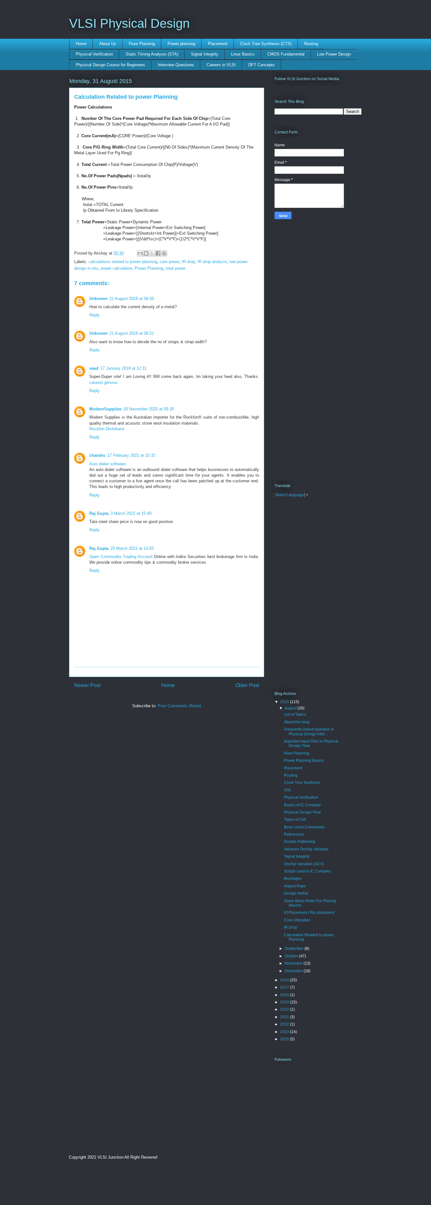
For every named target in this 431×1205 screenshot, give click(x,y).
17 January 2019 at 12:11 (123, 368)
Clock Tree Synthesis (302, 782)
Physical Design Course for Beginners (110, 64)
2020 (285, 1009)
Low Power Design (334, 54)
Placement (217, 43)
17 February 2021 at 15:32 (131, 455)
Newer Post (87, 685)
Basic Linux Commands (304, 827)
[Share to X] (152, 253)
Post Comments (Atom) (179, 705)
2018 (285, 995)
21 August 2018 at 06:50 (131, 298)
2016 (285, 980)
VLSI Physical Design (129, 23)
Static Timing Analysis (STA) (152, 54)
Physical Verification (94, 54)
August (291, 708)
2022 (285, 1024)
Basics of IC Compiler (302, 805)
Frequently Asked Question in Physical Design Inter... (309, 731)
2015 (285, 702)
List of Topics (295, 714)
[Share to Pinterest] (164, 253)
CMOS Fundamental (285, 54)
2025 (285, 1039)
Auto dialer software (107, 463)
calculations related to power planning (123, 261)
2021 (285, 1017)
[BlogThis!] (146, 253)
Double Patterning (299, 841)
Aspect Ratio (295, 886)
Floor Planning (142, 43)
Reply (94, 315)
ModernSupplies (105, 409)
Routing (311, 43)
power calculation (116, 268)
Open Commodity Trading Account (121, 556)
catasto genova (103, 382)
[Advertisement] (122, 762)
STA (287, 790)
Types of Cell (295, 819)
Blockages (293, 878)
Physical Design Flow (302, 812)
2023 (285, 1032)
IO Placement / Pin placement (309, 912)
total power (176, 268)
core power (169, 261)
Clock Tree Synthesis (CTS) (266, 43)
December (294, 971)
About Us (107, 43)
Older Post (247, 685)
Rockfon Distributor (106, 428)
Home (81, 43)
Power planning (181, 43)
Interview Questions (176, 64)
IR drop (188, 261)
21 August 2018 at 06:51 (131, 333)
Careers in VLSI (221, 64)
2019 (285, 1002)
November (294, 963)
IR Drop (290, 927)
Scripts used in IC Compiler (307, 871)
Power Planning (149, 268)
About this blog (297, 722)
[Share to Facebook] (158, 253)
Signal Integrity (204, 54)
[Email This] (140, 253)
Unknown (98, 298)
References (294, 834)
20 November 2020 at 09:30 (148, 409)
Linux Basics (243, 54)
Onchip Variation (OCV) (304, 864)
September (294, 948)
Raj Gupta (99, 513)
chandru (97, 455)
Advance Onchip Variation (306, 849)
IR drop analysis (212, 261)
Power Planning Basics (304, 760)
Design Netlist (296, 893)
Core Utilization (297, 920)
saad (93, 368)
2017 (285, 987)
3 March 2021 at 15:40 (130, 513)
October (292, 956)
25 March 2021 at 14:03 (132, 548)
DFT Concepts (261, 64)
